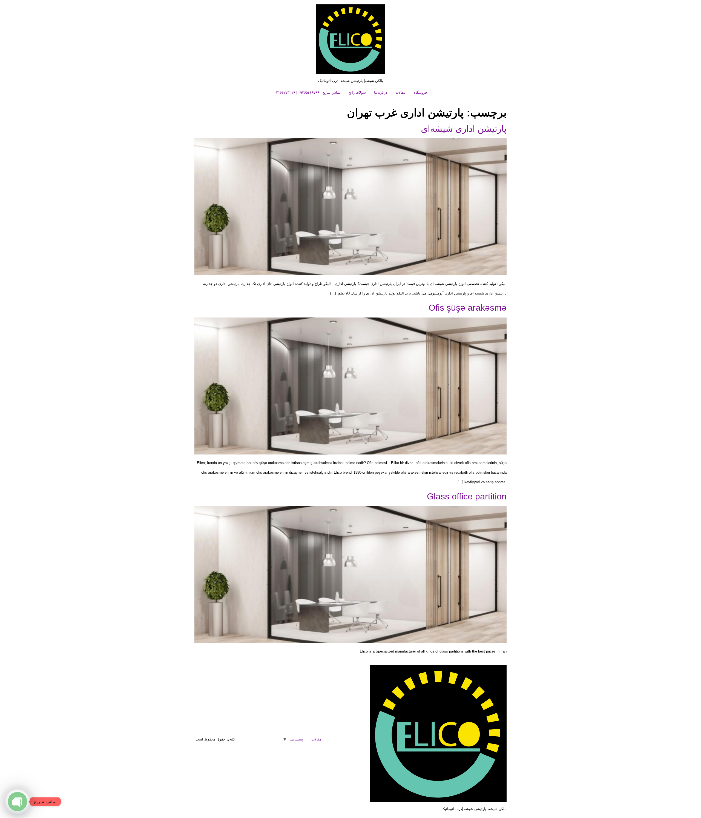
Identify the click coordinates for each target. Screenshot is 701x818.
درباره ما (380, 92)
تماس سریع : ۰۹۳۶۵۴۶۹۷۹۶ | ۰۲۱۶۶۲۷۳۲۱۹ (307, 92)
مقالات (400, 92)
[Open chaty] (17, 801)
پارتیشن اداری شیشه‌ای (464, 129)
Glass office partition (467, 496)
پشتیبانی (296, 739)
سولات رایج (357, 92)
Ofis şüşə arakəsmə (468, 308)
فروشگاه (420, 92)
